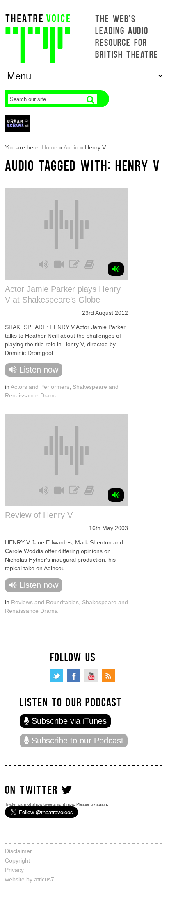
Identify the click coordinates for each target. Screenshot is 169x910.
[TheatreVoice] (38, 37)
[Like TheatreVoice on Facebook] (73, 675)
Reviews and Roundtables (45, 602)
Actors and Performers (40, 387)
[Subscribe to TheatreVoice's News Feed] (108, 675)
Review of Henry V (39, 514)
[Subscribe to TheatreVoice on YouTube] (91, 675)
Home (49, 147)
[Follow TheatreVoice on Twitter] (56, 675)
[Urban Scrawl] (17, 123)
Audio (71, 147)
